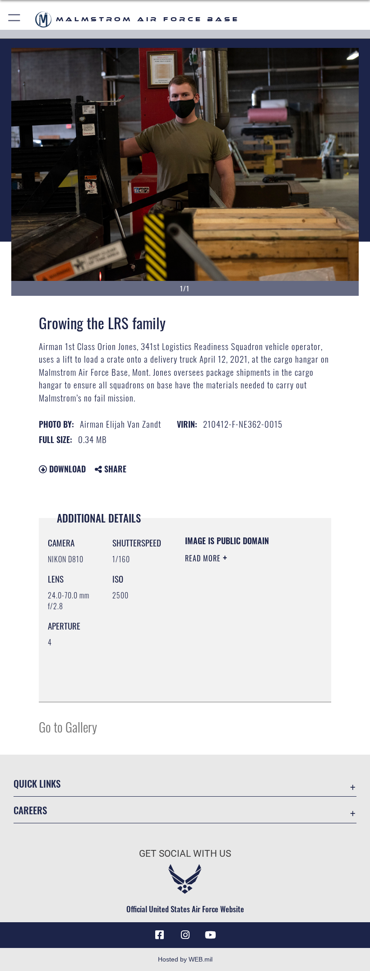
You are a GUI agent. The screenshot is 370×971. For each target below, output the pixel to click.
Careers (30, 810)
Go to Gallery (68, 726)
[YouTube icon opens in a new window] (210, 935)
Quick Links (37, 783)
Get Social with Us (185, 853)
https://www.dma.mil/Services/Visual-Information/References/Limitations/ (240, 672)
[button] (14, 19)
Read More (204, 558)
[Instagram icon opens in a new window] (185, 935)
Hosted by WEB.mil (185, 959)
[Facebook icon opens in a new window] (159, 935)
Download (66, 469)
